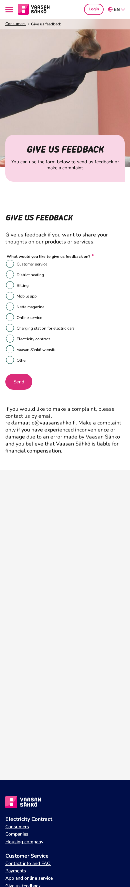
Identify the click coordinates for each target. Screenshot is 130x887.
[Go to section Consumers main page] (34, 9)
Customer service (32, 264)
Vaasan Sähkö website (36, 350)
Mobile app (27, 296)
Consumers (15, 23)
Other (22, 360)
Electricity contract (33, 339)
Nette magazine (30, 307)
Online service (29, 318)
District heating (30, 275)
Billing (23, 286)
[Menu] (10, 9)
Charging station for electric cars (46, 328)
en (117, 9)
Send (18, 381)
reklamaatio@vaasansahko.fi (40, 422)
